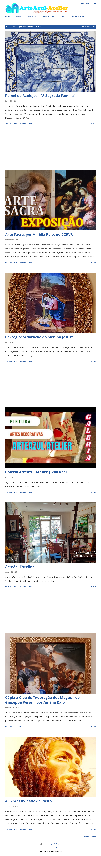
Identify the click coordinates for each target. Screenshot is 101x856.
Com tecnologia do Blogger (51, 844)
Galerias (62, 16)
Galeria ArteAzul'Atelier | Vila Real (36, 472)
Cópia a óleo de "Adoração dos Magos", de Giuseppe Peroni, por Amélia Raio (42, 700)
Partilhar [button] (9, 124)
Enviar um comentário (23, 124)
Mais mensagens (90, 836)
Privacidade (32, 16)
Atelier (7, 16)
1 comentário (19, 726)
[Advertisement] (50, 147)
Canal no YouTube (77, 16)
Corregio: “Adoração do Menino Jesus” (39, 337)
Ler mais (93, 124)
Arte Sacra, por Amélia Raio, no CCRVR (39, 234)
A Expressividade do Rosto (28, 801)
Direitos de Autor (48, 16)
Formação (18, 16)
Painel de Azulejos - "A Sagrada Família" (40, 95)
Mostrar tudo (88, 26)
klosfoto (56, 847)
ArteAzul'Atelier (19, 566)
